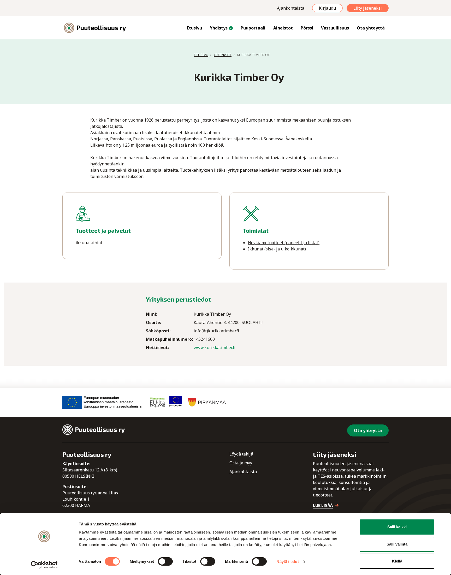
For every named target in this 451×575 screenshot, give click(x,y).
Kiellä (397, 561)
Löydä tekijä (241, 454)
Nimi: (151, 314)
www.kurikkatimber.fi (214, 347)
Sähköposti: (158, 331)
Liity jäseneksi (367, 8)
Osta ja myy (240, 463)
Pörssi (307, 28)
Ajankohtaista (290, 8)
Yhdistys (219, 28)
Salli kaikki (397, 527)
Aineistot (283, 28)
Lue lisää (323, 505)
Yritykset (223, 54)
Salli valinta (397, 544)
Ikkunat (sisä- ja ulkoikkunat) (277, 249)
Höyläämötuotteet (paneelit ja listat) (283, 242)
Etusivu (194, 28)
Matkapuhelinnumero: (169, 339)
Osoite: (153, 322)
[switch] (165, 561)
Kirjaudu (327, 8)
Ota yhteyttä (371, 28)
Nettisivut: (157, 347)
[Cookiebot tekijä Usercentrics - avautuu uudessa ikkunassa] (44, 565)
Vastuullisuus (335, 28)
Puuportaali (253, 28)
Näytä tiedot (287, 561)
